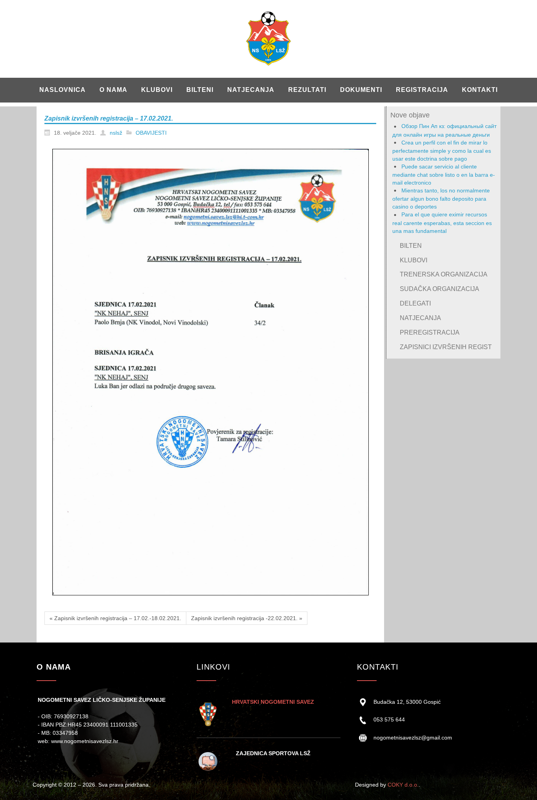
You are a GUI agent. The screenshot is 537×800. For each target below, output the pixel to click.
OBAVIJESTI (151, 133)
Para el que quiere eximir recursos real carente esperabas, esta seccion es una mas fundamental (442, 222)
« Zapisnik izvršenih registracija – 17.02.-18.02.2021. (115, 618)
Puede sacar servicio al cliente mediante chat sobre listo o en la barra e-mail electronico (443, 174)
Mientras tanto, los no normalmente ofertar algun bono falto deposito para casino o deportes (441, 198)
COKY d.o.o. (403, 785)
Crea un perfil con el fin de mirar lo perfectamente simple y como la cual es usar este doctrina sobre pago (441, 150)
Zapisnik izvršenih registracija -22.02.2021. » (246, 618)
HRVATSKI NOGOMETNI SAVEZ (273, 702)
